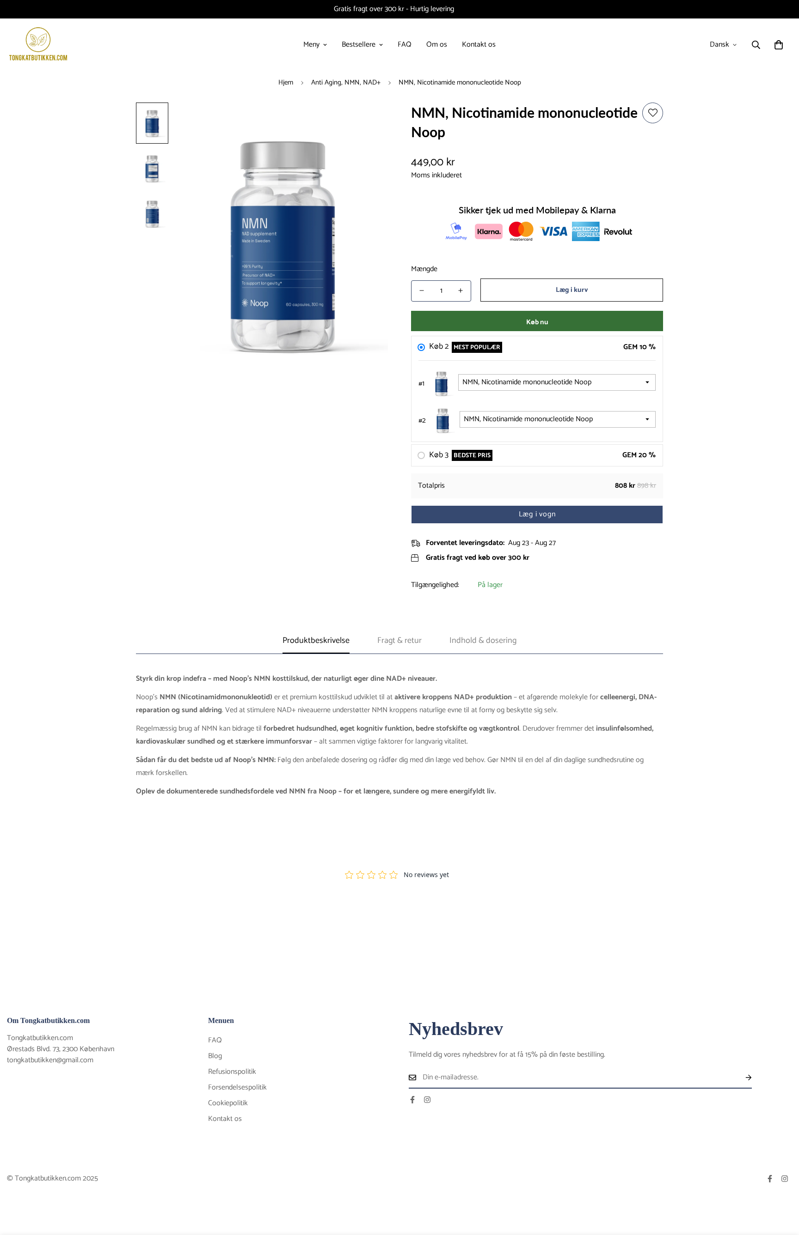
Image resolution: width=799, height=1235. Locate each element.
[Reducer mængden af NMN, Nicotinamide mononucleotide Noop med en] (422, 290)
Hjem (285, 82)
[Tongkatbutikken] (38, 44)
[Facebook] (412, 1099)
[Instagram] (427, 1099)
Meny (311, 44)
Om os (436, 44)
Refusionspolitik (232, 1071)
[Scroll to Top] (781, 1184)
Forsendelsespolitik (237, 1087)
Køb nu (537, 321)
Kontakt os (479, 44)
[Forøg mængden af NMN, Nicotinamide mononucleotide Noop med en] (460, 290)
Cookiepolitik (228, 1103)
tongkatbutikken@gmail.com (50, 1060)
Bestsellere (358, 44)
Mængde (424, 268)
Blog (215, 1056)
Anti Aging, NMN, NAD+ (346, 82)
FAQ (405, 44)
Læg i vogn (537, 514)
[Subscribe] (741, 1077)
